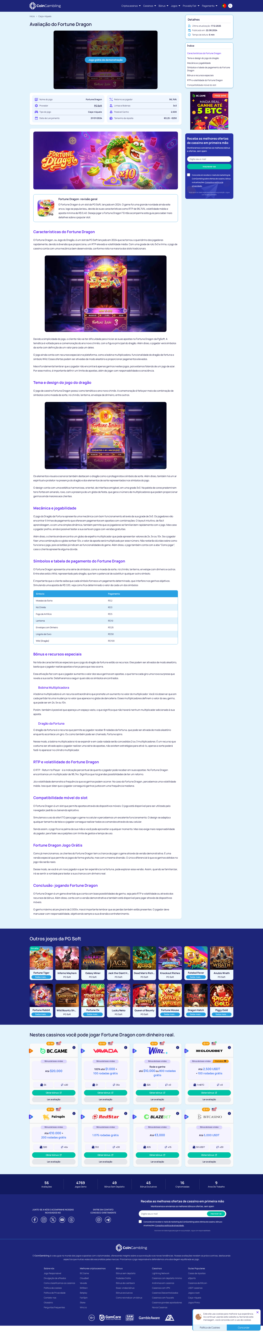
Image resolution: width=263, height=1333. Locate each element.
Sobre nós (49, 1268)
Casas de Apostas (196, 1273)
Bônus (119, 1268)
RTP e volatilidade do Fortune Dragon (205, 80)
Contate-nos (50, 1297)
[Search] (230, 6)
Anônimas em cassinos (163, 1283)
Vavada (83, 1283)
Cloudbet (84, 1278)
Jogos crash (194, 1292)
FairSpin (84, 1297)
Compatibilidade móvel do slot (201, 85)
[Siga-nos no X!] (53, 1220)
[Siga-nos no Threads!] (71, 1220)
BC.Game (84, 1273)
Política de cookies (53, 1287)
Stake (82, 1302)
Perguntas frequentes (54, 1307)
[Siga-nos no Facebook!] (35, 1220)
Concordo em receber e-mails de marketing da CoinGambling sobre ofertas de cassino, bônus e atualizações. (211, 179)
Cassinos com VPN (161, 1287)
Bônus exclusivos (124, 1292)
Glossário (48, 1302)
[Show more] (54, 1050)
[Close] (257, 1312)
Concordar (244, 1327)
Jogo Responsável (52, 1273)
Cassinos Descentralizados (165, 1292)
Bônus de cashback (125, 1283)
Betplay (83, 1292)
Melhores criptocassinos (93, 1268)
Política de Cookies (210, 1327)
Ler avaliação (56, 1100)
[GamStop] (130, 1318)
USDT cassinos (195, 1287)
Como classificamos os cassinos (59, 1283)
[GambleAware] (149, 1318)
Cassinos (157, 1268)
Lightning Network (160, 1273)
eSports (192, 1278)
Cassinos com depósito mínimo (167, 1278)
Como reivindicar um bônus (129, 1297)
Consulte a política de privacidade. (169, 1225)
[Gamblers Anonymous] (169, 1318)
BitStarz (84, 1287)
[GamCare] (110, 1318)
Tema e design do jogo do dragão (203, 58)
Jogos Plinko (194, 1302)
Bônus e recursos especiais (200, 75)
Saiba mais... (42, 976)
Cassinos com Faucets (163, 1297)
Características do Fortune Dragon (204, 53)
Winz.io (83, 1307)
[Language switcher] (224, 6)
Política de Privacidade (54, 1292)
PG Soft (98, 105)
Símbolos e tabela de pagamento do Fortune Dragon (208, 69)
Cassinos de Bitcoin (197, 1283)
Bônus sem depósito (125, 1273)
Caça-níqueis (194, 1297)
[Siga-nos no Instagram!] (44, 1220)
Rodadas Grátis (123, 1278)
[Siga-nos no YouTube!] (62, 1220)
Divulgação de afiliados (55, 1278)
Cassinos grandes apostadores (167, 1302)
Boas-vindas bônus (125, 1287)
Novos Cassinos (159, 1307)
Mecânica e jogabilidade (199, 63)
